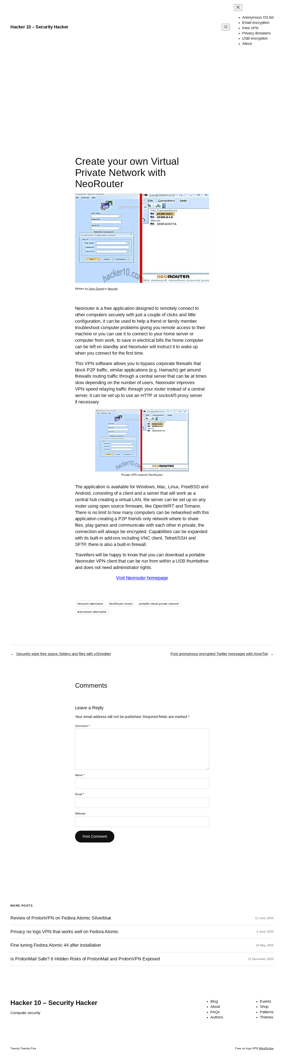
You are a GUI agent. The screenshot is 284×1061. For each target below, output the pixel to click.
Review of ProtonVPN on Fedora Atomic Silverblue (60, 918)
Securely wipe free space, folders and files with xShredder (63, 654)
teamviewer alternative (92, 611)
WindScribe (266, 1048)
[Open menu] (226, 27)
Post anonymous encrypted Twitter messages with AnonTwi (219, 654)
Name (80, 775)
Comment (82, 726)
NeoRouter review (120, 603)
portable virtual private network (159, 603)
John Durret (96, 288)
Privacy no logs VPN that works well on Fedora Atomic (64, 931)
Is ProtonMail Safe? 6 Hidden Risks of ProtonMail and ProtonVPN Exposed (85, 958)
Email (79, 794)
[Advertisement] (142, 98)
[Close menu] (238, 7)
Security (112, 288)
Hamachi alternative (90, 603)
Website (80, 813)
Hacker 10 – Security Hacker (39, 26)
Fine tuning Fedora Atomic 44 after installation (55, 945)
